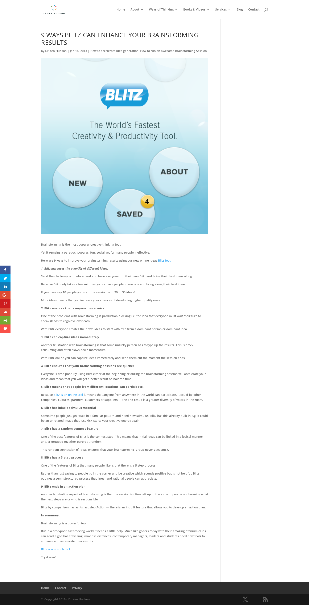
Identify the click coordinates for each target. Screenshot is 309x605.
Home (120, 9)
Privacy (77, 588)
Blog (239, 9)
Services (221, 9)
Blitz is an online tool (68, 395)
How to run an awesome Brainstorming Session (173, 51)
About (135, 9)
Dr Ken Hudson (56, 51)
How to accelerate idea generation (114, 51)
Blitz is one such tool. (56, 549)
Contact (254, 9)
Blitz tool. (164, 260)
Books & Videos (194, 9)
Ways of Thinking (161, 9)
